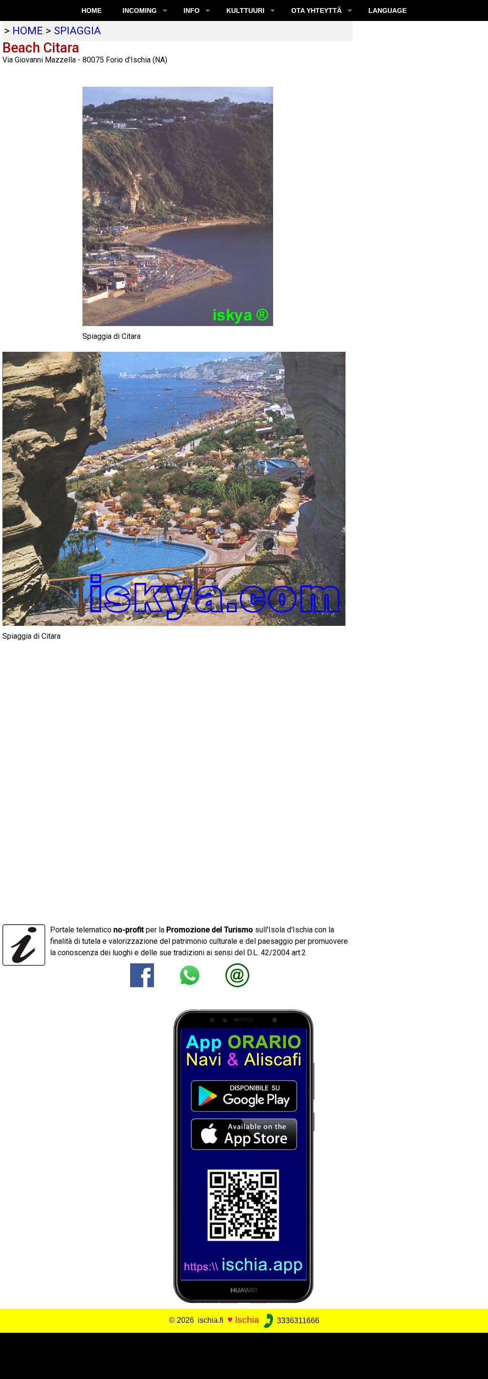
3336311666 (297, 1321)
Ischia (247, 1320)
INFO (191, 10)
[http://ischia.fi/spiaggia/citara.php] (237, 974)
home (27, 30)
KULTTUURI (245, 10)
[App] (244, 1155)
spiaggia (77, 30)
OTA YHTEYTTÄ (316, 10)
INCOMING (139, 10)
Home (91, 10)
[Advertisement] (239, 1354)
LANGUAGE (387, 10)
